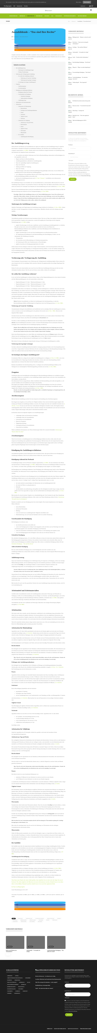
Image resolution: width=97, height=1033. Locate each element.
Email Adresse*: (71, 153)
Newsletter (26, 6)
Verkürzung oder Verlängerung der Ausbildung (25, 74)
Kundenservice (19, 6)
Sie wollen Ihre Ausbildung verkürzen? (26, 76)
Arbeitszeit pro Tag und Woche (27, 122)
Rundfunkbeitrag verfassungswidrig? (42, 985)
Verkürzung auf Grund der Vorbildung (28, 78)
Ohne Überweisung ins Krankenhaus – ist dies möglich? (46, 982)
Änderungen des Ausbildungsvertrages (26, 70)
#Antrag (17, 975)
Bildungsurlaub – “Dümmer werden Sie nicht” (82, 37)
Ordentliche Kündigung (25, 96)
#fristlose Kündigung (11, 982)
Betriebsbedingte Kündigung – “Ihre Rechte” (82, 62)
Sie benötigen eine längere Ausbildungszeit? (27, 82)
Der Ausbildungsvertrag (20, 68)
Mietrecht (22, 15)
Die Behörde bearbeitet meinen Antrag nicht (81, 100)
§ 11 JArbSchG (58, 682)
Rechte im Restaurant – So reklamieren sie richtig (45, 976)
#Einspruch (9, 980)
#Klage (28, 982)
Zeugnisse (18, 84)
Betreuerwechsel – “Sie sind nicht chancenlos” (82, 105)
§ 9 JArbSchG (36, 654)
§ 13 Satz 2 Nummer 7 (40, 178)
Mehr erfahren (79, 2)
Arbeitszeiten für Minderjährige (24, 106)
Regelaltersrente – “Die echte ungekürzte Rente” (81, 116)
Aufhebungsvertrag (22, 100)
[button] (17, 43)
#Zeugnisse (40, 921)
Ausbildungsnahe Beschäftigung (27, 136)
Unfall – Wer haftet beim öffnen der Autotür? (44, 988)
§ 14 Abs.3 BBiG (57, 868)
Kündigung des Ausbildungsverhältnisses (24, 90)
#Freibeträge (17, 980)
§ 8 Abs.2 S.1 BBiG (54, 358)
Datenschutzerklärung (60, 1028)
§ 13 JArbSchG (34, 707)
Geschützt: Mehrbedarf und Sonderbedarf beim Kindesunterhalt (48, 979)
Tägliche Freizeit (24, 116)
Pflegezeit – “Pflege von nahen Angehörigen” (82, 67)
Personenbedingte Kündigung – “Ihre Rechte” (82, 72)
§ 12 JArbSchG (24, 698)
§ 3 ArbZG (57, 743)
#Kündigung (23, 984)
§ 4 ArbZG (57, 783)
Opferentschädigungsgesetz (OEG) (79, 120)
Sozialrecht (58, 15)
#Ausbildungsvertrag (39, 918)
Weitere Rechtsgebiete (70, 15)
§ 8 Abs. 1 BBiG (51, 310)
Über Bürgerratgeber (8, 6)
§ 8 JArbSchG (29, 633)
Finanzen (47, 15)
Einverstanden (87, 2)
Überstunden (23, 130)
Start (69, 21)
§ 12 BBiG (23, 222)
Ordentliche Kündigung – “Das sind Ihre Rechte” (22, 543)
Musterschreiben (82, 15)
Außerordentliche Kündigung (26, 98)
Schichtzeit (23, 114)
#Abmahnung (9, 975)
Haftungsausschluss (73, 1028)
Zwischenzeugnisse (22, 88)
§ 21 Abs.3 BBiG (52, 366)
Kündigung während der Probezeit (25, 92)
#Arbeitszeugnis (29, 918)
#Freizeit (59, 918)
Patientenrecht (13, 15)
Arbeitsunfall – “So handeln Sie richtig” (80, 52)
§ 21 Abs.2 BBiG (59, 303)
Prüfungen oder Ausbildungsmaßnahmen (29, 110)
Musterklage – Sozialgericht (78, 110)
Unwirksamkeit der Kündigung (24, 94)
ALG (52, 15)
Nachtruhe (23, 118)
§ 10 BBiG (25, 150)
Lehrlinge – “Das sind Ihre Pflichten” (80, 47)
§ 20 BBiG (32, 464)
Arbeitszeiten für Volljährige (24, 120)
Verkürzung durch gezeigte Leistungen (28, 80)
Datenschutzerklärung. (85, 175)
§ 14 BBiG (54, 597)
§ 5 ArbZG (53, 799)
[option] (15, 944)
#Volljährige (32, 921)
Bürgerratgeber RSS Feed (49, 970)
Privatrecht (39, 15)
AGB (14, 6)
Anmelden (83, 6)
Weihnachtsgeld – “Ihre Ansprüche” (80, 82)
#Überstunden (23, 921)
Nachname (70, 144)
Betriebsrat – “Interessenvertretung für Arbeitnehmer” (80, 43)
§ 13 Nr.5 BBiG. (21, 604)
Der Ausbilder (21, 134)
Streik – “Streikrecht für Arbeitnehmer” (81, 57)
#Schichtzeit (15, 921)
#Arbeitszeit (20, 918)
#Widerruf (9, 993)
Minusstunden (23, 132)
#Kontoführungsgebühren (12, 984)
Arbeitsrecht (30, 15)
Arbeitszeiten (18, 104)
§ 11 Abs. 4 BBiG (57, 207)
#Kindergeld (21, 982)
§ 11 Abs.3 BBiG (45, 191)
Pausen (22, 112)
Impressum (49, 1028)
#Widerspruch (17, 993)
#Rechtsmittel (21, 986)
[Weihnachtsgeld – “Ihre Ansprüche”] (79, 81)
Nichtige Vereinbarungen (23, 72)
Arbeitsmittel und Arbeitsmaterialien (23, 102)
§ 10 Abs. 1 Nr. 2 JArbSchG (57, 667)
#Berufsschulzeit (50, 918)
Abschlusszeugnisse (22, 86)
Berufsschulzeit (24, 108)
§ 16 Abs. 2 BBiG (39, 388)
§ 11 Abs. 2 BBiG (61, 186)
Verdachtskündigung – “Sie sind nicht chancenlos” (80, 78)
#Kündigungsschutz (11, 986)
